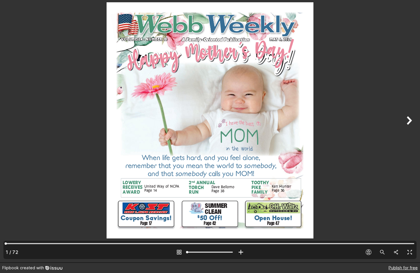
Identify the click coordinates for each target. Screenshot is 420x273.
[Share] (396, 252)
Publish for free (403, 267)
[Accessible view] (368, 252)
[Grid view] (179, 252)
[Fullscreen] (409, 252)
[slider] (210, 252)
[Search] (382, 252)
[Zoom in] (241, 252)
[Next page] (408, 131)
